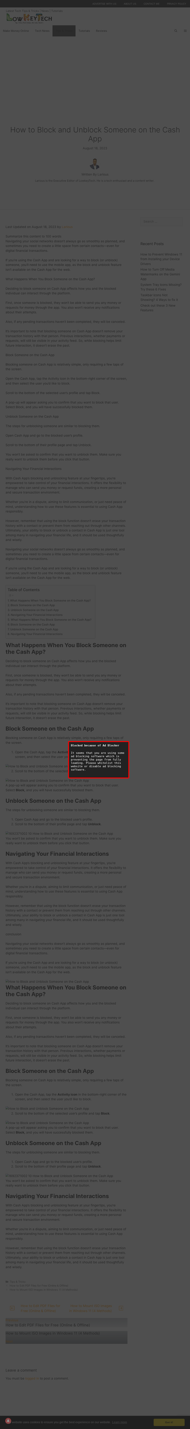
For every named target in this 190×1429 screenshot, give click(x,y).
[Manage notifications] (8, 1421)
